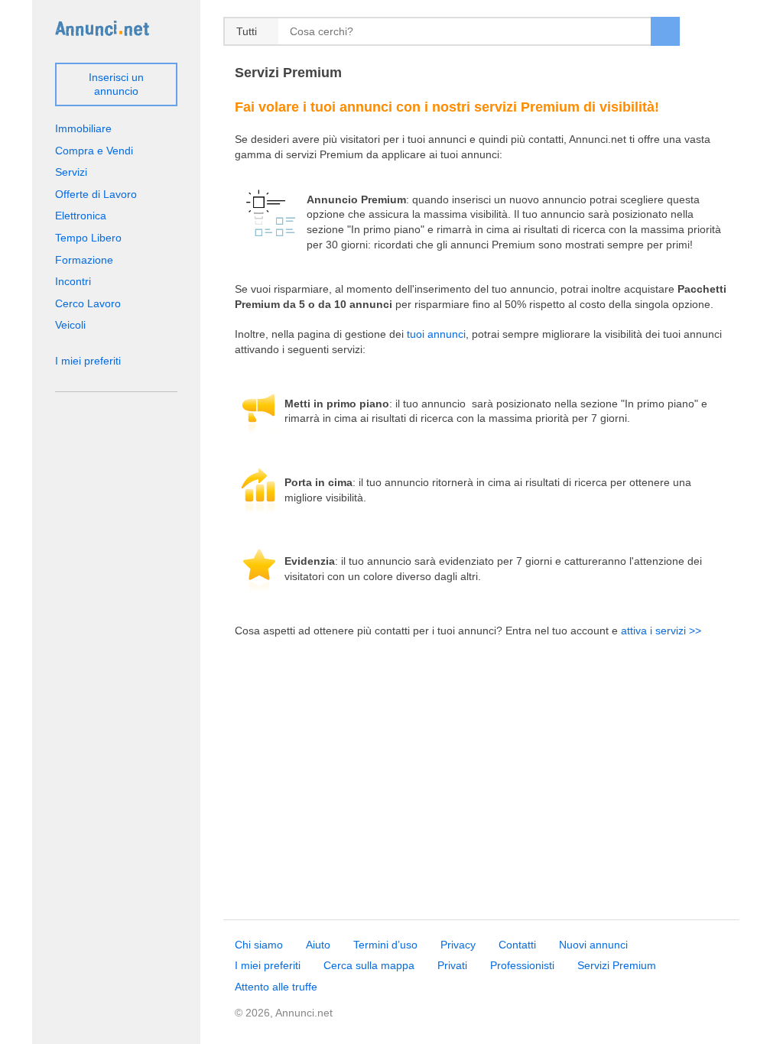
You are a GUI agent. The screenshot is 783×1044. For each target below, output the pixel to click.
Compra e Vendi (94, 150)
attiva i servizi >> (661, 630)
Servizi (71, 172)
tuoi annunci (436, 334)
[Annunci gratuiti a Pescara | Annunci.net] (102, 27)
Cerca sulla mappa (368, 965)
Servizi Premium (616, 965)
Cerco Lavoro (88, 303)
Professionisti (522, 965)
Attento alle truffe (276, 987)
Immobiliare (83, 128)
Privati (452, 965)
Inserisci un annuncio (116, 84)
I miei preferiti (88, 361)
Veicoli (70, 325)
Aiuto (318, 945)
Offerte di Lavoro (96, 194)
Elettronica (80, 215)
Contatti (517, 945)
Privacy (458, 945)
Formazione (84, 260)
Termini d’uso (385, 945)
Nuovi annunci (593, 945)
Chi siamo (259, 945)
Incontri (73, 281)
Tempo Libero (88, 238)
